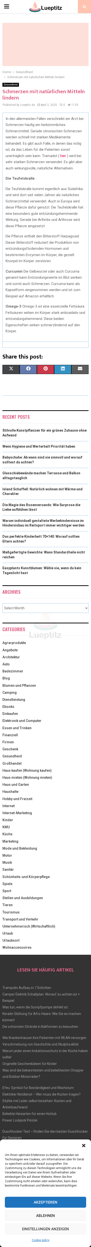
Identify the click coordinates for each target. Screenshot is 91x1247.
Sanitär (8, 869)
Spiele (7, 884)
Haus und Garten (15, 785)
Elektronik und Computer (21, 721)
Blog (6, 678)
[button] (83, 1145)
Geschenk (10, 749)
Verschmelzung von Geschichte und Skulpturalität (40, 1044)
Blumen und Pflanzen (19, 685)
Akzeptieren (45, 1202)
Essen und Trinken (17, 728)
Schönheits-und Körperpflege (26, 877)
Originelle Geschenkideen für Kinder (29, 1064)
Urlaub (7, 933)
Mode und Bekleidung (19, 848)
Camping (9, 693)
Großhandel (12, 763)
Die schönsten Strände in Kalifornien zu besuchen (40, 1027)
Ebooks (8, 707)
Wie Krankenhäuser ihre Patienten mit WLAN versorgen (44, 1038)
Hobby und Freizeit (17, 799)
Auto (6, 664)
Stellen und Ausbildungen (22, 898)
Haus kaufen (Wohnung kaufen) (27, 770)
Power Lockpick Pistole (19, 1120)
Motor (7, 855)
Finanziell (10, 735)
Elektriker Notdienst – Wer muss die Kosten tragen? (41, 1094)
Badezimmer (12, 671)
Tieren (7, 905)
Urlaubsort (10, 940)
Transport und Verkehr (20, 919)
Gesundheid (11, 84)
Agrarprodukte (14, 643)
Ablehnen (45, 1216)
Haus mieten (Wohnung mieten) (27, 777)
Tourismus (11, 912)
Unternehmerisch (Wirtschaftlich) (28, 926)
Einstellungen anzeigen (45, 1229)
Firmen (8, 742)
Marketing (10, 841)
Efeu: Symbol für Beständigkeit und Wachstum (38, 1088)
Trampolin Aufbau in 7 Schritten (26, 988)
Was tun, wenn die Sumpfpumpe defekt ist (35, 1007)
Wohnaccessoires (17, 947)
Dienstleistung (13, 700)
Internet (8, 806)
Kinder (7, 820)
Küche (7, 834)
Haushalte (10, 792)
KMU (6, 827)
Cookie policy (41, 1240)
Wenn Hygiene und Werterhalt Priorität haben (38, 446)
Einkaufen (10, 714)
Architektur (11, 657)
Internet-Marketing (17, 813)
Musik (7, 862)
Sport (6, 891)
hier (63, 156)
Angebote (10, 650)
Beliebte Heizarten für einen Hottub (29, 1114)
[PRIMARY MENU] (6, 6)
